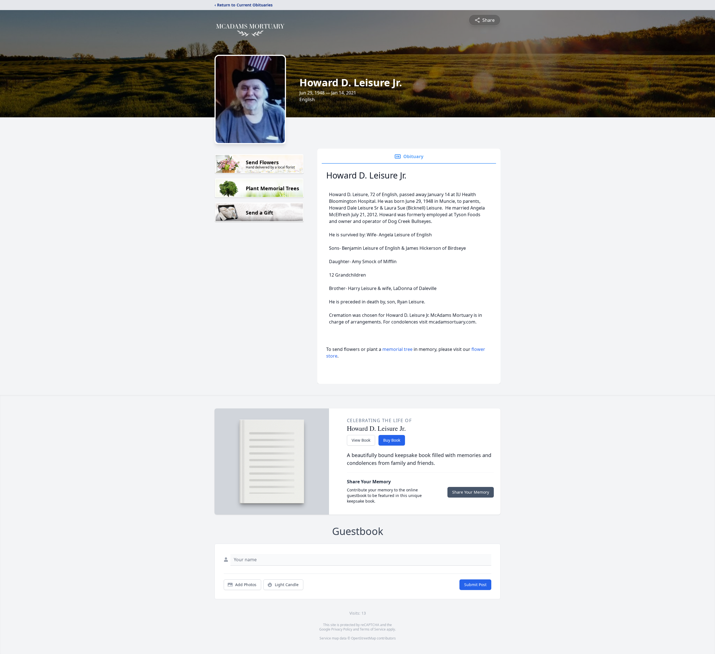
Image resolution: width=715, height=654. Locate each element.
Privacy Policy (341, 629)
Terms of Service (373, 629)
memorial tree (397, 349)
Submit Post (475, 584)
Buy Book (391, 440)
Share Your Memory (470, 492)
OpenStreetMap (363, 638)
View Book (361, 440)
